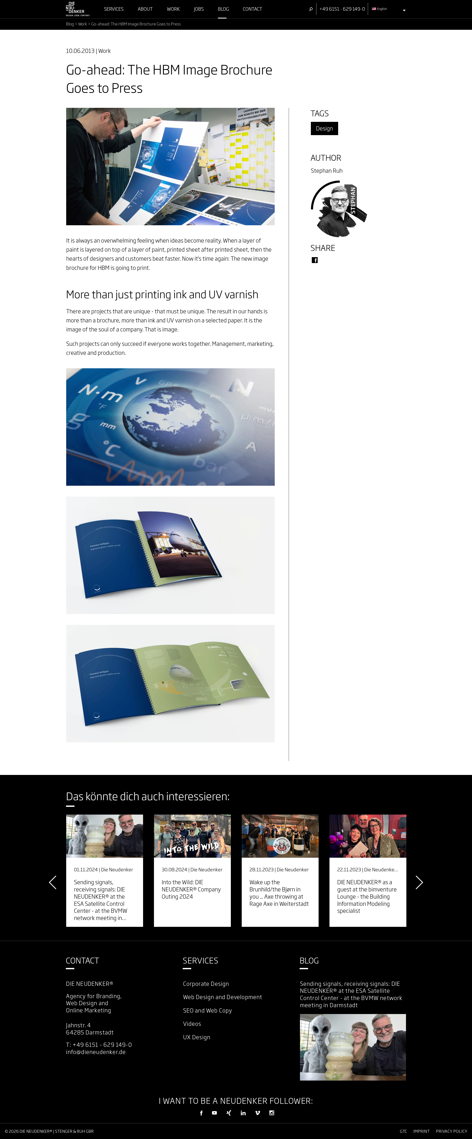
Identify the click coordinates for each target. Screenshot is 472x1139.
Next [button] (418, 882)
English (382, 9)
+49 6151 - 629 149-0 (102, 1044)
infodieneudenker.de (96, 1052)
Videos (192, 1023)
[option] (104, 871)
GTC (403, 1131)
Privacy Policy (451, 1131)
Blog (309, 960)
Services (201, 960)
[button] (315, 260)
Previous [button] (53, 882)
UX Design (197, 1037)
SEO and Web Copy (207, 1010)
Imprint (421, 1131)
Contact (82, 960)
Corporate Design (206, 983)
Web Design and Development (222, 997)
